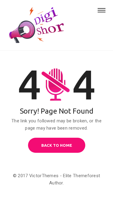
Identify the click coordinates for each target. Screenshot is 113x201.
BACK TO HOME (56, 145)
